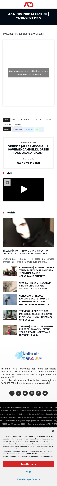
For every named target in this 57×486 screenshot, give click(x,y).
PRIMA (18, 125)
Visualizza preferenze (28, 479)
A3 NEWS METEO (28, 161)
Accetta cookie (28, 464)
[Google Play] (38, 393)
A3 (14, 120)
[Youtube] (25, 393)
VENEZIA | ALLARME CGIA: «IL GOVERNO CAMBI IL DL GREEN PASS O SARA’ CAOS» (28, 148)
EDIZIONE (38, 120)
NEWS (48, 120)
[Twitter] (18, 393)
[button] (52, 431)
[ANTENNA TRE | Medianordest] (29, 1)
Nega (28, 472)
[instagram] (31, 393)
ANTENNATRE (25, 120)
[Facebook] (12, 393)
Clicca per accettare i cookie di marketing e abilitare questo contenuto (28, 73)
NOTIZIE (8, 125)
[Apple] (45, 393)
